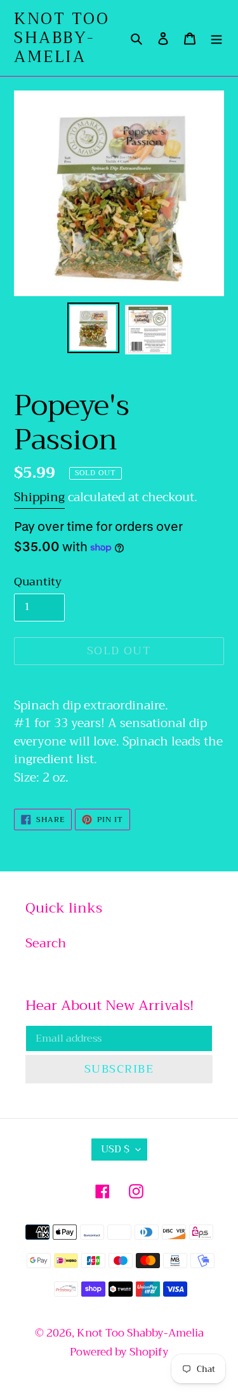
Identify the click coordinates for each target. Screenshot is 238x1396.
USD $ (115, 1149)
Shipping (39, 497)
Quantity (38, 581)
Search (45, 943)
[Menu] (216, 38)
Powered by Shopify (119, 1352)
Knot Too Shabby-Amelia (61, 37)
